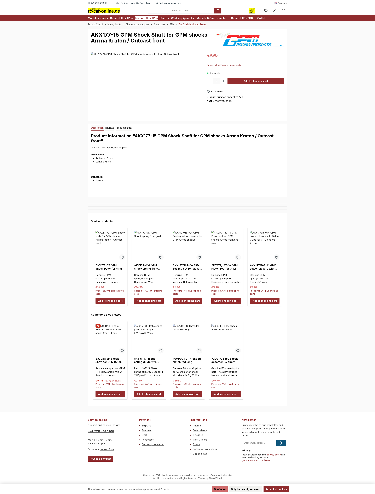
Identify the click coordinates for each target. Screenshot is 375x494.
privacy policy (274, 454)
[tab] (97, 128)
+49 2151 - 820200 (101, 431)
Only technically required (245, 489)
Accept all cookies (276, 489)
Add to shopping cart (256, 81)
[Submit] (281, 443)
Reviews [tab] (109, 127)
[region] (146, 83)
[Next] (280, 264)
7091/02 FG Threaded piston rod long (187, 360)
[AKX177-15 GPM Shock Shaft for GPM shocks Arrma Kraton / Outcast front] (146, 83)
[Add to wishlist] (122, 257)
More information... (162, 489)
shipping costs (172, 475)
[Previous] (94, 264)
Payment (145, 419)
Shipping (146, 425)
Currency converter (153, 444)
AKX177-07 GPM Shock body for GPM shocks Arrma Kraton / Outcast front (110, 267)
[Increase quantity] (223, 81)
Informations (198, 419)
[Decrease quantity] (210, 81)
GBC (144, 434)
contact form (107, 449)
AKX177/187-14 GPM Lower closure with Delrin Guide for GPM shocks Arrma (263, 267)
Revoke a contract (100, 458)
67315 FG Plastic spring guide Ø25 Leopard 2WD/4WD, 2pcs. (147, 360)
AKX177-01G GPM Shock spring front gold (146, 267)
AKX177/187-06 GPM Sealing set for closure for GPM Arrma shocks (187, 267)
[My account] (274, 10)
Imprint (197, 425)
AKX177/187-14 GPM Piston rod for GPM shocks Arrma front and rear (224, 267)
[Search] (217, 10)
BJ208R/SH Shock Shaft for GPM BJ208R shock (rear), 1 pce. (110, 360)
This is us (198, 434)
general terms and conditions (256, 460)
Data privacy (200, 430)
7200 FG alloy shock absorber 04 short (224, 360)
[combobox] (181, 10)
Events (196, 444)
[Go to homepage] (104, 10)
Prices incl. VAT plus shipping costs (224, 65)
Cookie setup (200, 453)
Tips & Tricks (200, 439)
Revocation (148, 439)
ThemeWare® (215, 478)
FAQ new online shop (205, 449)
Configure (220, 489)
